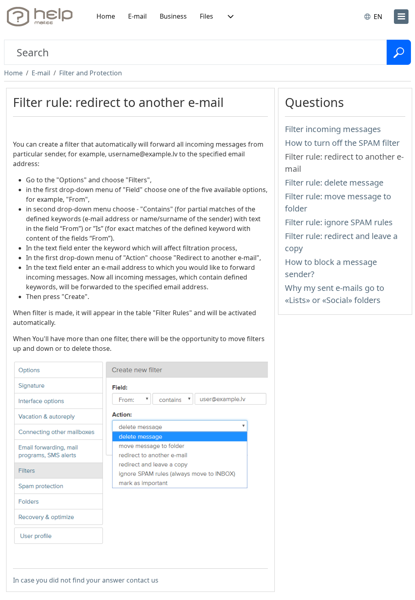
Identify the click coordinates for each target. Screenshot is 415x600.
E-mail (137, 16)
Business (173, 16)
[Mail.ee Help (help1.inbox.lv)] (42, 16)
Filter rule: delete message (334, 182)
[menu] (401, 16)
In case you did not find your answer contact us (85, 580)
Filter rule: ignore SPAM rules (339, 222)
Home (105, 16)
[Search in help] (399, 52)
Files (206, 16)
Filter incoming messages (333, 129)
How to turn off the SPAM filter (342, 142)
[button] (229, 16)
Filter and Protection (90, 72)
